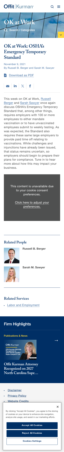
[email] (7, 86)
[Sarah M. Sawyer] (11, 274)
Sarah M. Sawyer (34, 267)
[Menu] (58, 6)
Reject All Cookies (32, 433)
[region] (32, 426)
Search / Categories (22, 30)
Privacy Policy (17, 396)
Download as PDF (21, 75)
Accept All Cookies (32, 426)
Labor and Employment (23, 305)
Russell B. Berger (34, 249)
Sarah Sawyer (29, 103)
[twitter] (22, 86)
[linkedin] (15, 86)
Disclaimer (15, 390)
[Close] (57, 406)
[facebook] (30, 86)
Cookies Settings (32, 441)
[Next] (56, 340)
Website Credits (18, 401)
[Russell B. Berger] (11, 255)
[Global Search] (52, 6)
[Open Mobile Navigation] (61, 35)
